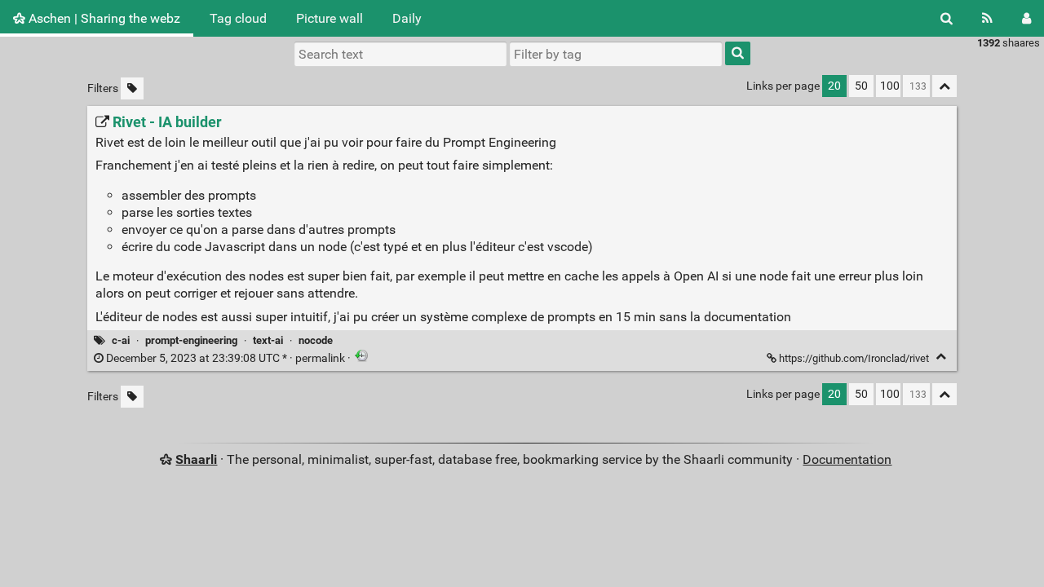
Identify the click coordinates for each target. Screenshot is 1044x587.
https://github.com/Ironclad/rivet (853, 358)
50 (861, 86)
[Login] (1026, 18)
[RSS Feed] (987, 18)
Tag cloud (238, 18)
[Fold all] (944, 86)
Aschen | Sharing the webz (102, 18)
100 (890, 86)
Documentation (847, 459)
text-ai (268, 340)
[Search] (946, 18)
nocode (316, 340)
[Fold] (940, 356)
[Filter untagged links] (132, 88)
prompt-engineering (191, 340)
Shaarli (196, 459)
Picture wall (329, 18)
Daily (407, 18)
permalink (225, 358)
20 (834, 86)
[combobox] (616, 54)
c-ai (121, 340)
